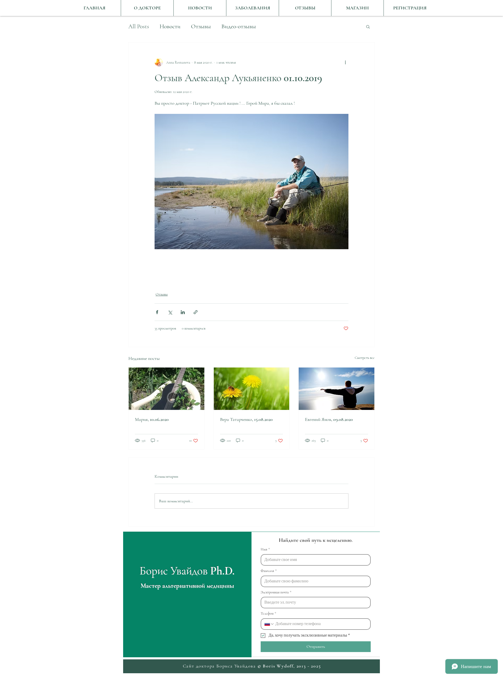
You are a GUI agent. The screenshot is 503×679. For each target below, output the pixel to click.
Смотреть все (365, 357)
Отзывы (201, 26)
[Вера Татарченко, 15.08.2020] (251, 389)
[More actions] (345, 62)
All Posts (138, 26)
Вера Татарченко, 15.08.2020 (246, 419)
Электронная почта (276, 592)
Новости (170, 26)
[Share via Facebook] (157, 312)
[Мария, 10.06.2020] (166, 389)
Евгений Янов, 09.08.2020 (329, 419)
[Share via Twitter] (169, 312)
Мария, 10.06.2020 (152, 419)
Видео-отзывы (238, 26)
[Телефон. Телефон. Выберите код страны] (269, 624)
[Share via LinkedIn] (182, 312)
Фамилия (269, 571)
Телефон (268, 613)
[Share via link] (195, 312)
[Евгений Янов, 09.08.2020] (336, 389)
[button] (367, 26)
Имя (265, 549)
